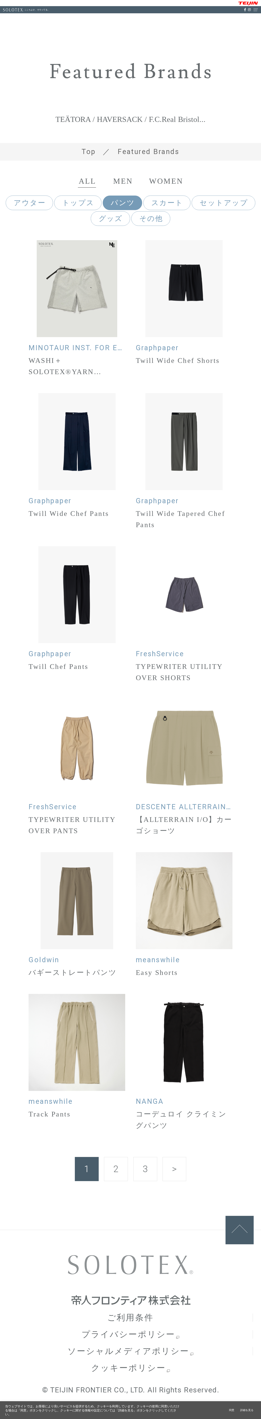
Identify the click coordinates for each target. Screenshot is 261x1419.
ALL (87, 181)
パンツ (123, 203)
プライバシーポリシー (128, 1334)
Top (89, 151)
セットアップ (224, 203)
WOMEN (166, 181)
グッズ (111, 218)
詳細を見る (246, 1410)
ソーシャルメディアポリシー (128, 1351)
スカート (167, 203)
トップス (78, 203)
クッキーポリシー (128, 1368)
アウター (30, 203)
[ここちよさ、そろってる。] (13, 9)
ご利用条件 (130, 1317)
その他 (151, 218)
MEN (123, 181)
